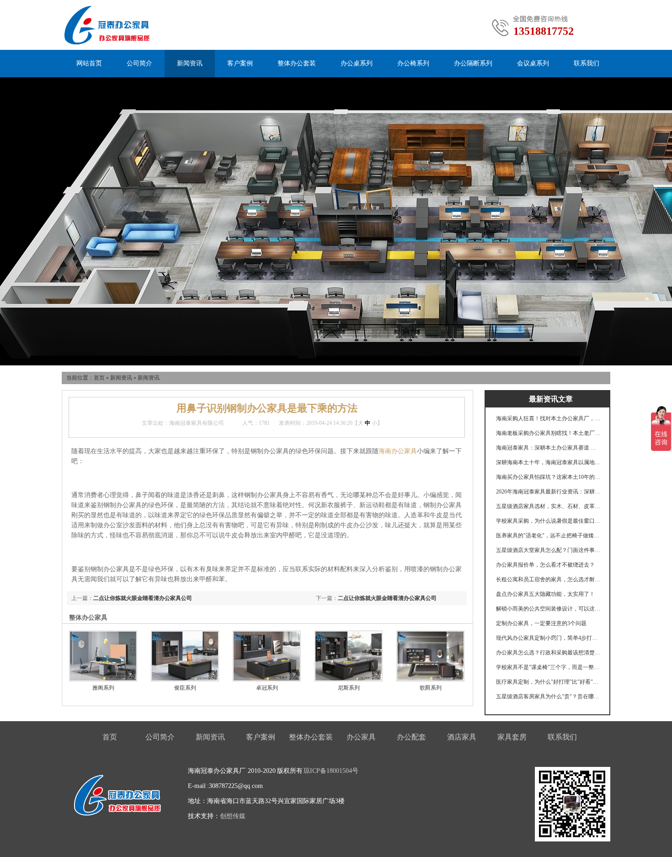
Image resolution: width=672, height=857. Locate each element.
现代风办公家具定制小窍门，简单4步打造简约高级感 (548, 638)
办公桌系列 (357, 63)
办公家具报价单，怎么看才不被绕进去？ (545, 565)
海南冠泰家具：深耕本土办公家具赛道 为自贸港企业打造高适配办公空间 (548, 448)
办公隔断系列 (473, 63)
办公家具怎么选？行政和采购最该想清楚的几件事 (548, 652)
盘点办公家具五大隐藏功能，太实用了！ (545, 594)
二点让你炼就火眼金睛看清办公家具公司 (387, 598)
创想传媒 (232, 816)
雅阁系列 (103, 688)
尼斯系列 (349, 688)
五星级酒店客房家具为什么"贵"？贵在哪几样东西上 (548, 696)
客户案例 (240, 63)
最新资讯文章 (551, 399)
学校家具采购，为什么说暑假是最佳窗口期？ (548, 521)
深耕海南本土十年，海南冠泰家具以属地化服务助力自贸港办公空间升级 (548, 462)
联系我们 (586, 63)
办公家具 (361, 737)
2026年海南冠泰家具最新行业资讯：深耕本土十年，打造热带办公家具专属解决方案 (548, 491)
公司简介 (139, 63)
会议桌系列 (533, 63)
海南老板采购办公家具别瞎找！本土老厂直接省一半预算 (548, 433)
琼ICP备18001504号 (331, 770)
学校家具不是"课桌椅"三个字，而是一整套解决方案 (548, 667)
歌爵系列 (431, 688)
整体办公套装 (296, 63)
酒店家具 (461, 737)
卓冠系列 (267, 688)
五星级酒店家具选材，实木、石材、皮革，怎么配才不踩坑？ (548, 506)
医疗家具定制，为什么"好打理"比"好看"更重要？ (548, 682)
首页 (99, 378)
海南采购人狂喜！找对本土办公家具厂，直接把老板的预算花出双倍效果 (548, 418)
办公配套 (411, 737)
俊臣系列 (185, 688)
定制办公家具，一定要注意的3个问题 (541, 623)
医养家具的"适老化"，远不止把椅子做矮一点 (548, 535)
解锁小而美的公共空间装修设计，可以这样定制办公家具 (548, 608)
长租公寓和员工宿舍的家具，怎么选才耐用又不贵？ (548, 579)
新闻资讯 (190, 63)
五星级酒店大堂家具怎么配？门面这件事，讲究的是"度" (548, 550)
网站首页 (89, 63)
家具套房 (512, 737)
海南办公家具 (398, 451)
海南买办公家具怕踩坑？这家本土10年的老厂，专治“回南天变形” (548, 477)
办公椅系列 (413, 63)
